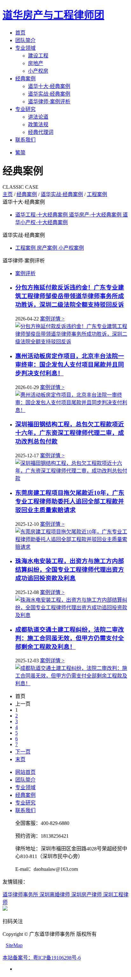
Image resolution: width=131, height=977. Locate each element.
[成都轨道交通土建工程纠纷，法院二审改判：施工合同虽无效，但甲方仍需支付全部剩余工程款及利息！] (71, 683)
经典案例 (25, 78)
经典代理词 (40, 132)
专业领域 (25, 48)
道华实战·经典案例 (49, 94)
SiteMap (14, 945)
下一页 (23, 751)
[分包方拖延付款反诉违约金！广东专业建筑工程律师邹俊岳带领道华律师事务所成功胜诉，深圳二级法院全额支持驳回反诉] (71, 341)
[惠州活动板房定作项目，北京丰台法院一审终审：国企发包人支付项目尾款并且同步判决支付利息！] (71, 410)
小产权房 (38, 71)
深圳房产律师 (87, 894)
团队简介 (25, 40)
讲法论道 (38, 117)
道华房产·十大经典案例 (96, 214)
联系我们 (25, 140)
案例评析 (25, 273)
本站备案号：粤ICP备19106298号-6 (42, 957)
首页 (20, 32)
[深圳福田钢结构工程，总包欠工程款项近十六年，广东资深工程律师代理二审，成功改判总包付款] (71, 478)
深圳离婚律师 (55, 894)
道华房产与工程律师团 (53, 15)
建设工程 (38, 55)
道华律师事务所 (21, 894)
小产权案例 (71, 248)
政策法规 (38, 124)
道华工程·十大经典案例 (42, 214)
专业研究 (25, 109)
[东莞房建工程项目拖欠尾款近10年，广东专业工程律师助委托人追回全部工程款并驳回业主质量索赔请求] (71, 547)
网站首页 (25, 772)
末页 (20, 759)
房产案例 (48, 248)
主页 (8, 194)
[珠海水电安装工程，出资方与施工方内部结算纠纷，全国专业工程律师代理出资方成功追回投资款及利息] (71, 615)
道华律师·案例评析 (49, 101)
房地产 (35, 63)
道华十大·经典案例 (49, 86)
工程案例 (97, 194)
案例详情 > (52, 318)
